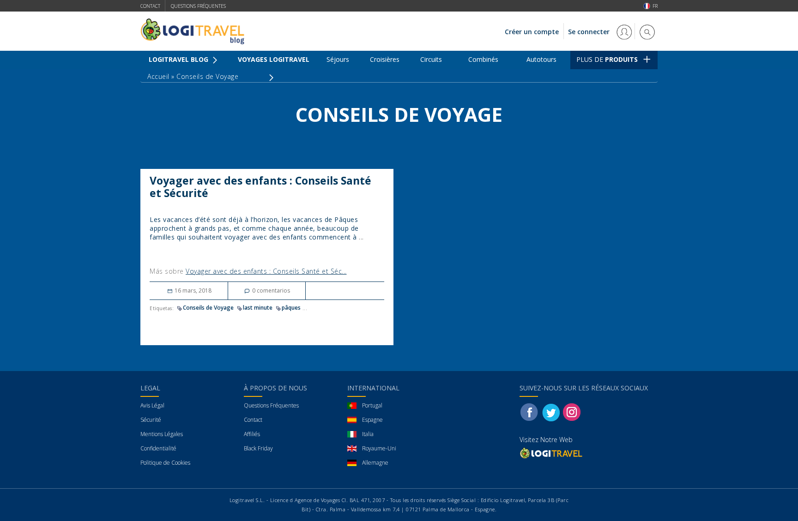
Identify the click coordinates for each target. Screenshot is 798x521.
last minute (257, 307)
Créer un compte (532, 31)
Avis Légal (152, 405)
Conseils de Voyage (208, 307)
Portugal (372, 405)
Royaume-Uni (379, 448)
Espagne (372, 420)
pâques (291, 307)
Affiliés (252, 434)
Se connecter (589, 31)
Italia (368, 434)
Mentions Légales (161, 434)
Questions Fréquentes (271, 405)
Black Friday (258, 448)
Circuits (431, 59)
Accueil (158, 76)
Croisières (384, 59)
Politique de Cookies (165, 463)
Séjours (337, 59)
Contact (150, 6)
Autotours (541, 59)
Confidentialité (158, 448)
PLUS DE (607, 59)
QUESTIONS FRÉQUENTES (198, 6)
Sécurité (150, 420)
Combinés (483, 59)
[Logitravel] (552, 453)
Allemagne (375, 463)
